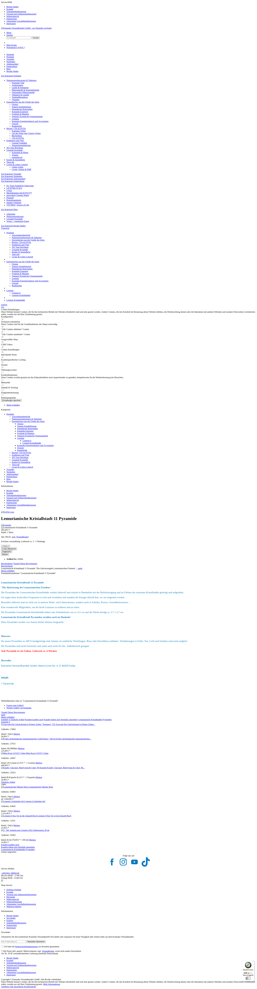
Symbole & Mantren (20, 114)
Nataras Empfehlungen (21, 107)
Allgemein (10, 214)
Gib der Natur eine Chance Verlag (26, 133)
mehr (80, 568)
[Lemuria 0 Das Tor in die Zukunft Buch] (19, 816)
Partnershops (11, 477)
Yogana (15, 155)
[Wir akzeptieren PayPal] (7, 512)
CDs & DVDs (18, 138)
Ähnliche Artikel (17, 719)
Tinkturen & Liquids (20, 95)
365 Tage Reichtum (14, 148)
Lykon (9, 190)
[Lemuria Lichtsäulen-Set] (12, 801)
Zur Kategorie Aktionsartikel (13, 179)
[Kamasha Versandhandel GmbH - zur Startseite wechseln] (26, 28)
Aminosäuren (17, 85)
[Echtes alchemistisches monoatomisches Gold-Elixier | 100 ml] (28, 739)
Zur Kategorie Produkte (11, 76)
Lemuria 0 (16, 293)
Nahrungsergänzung (15, 216)
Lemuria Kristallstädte (21, 295)
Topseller (10, 469)
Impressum (11, 23)
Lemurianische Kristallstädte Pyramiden (95, 719)
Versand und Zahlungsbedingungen (21, 14)
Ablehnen (5, 987)
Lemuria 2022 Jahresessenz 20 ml (35, 830)
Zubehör (5, 719)
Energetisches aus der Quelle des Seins (22, 102)
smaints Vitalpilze (13, 202)
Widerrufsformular (14, 902)
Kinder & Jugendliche (15, 160)
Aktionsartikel (12, 474)
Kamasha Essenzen (20, 112)
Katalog (9, 920)
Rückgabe (10, 897)
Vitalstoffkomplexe (20, 97)
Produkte (10, 414)
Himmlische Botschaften (22, 109)
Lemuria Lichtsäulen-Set (34, 801)
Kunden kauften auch (34, 719)
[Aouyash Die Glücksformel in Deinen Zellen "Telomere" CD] (28, 724)
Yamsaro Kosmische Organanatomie (27, 116)
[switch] (248, 978)
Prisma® (10, 198)
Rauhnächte (17, 126)
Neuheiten (10, 472)
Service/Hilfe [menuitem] (18, 13)
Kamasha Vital (18, 83)
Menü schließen (13, 405)
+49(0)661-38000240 (10, 873)
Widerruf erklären (13, 906)
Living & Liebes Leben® (17, 164)
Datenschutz (11, 19)
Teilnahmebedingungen (16, 11)
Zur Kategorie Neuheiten (11, 176)
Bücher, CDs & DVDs (16, 128)
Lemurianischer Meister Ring (40, 787)
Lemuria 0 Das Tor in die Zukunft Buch (54, 816)
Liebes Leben (17, 167)
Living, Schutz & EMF (21, 169)
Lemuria (15, 119)
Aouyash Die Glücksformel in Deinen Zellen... (75, 724)
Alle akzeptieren (17, 987)
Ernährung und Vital (15, 140)
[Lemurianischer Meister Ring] (14, 787)
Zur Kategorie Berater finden (13, 226)
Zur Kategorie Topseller (11, 174)
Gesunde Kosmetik (14, 150)
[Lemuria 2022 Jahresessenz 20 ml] (11, 830)
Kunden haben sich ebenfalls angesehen (61, 719)
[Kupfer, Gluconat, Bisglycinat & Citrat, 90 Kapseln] (24, 768)
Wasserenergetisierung (21, 145)
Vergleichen (6, 552)
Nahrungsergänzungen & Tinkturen (21, 80)
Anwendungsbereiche (21, 235)
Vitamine (15, 100)
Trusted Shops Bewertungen (25, 563)
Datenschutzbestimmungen (26, 946)
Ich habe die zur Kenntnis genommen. (32, 946)
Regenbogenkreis (13, 200)
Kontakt (9, 9)
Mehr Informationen (51, 984)
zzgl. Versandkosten (20, 537)
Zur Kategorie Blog (9, 209)
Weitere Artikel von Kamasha (18, 708)
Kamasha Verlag (19, 131)
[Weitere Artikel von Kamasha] (6, 525)
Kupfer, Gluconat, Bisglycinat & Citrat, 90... (66, 768)
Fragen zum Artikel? (15, 705)
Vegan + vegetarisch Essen (17, 221)
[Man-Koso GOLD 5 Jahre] (13, 753)
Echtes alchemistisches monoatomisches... (73, 739)
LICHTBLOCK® (14, 188)
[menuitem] (131, 7)
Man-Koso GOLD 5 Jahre (37, 753)
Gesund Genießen (19, 143)
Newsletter (11, 918)
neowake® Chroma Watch (17, 195)
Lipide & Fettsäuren (20, 87)
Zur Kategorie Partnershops (12, 181)
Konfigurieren (30, 987)
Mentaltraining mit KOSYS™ (19, 193)
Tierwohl (10, 162)
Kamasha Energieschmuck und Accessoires (30, 121)
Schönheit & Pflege (20, 152)
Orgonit (15, 124)
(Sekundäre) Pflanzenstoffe (23, 92)
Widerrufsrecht (12, 16)
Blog (8, 479)
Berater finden (12, 7)
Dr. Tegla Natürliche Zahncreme (20, 186)
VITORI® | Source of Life (17, 205)
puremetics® (17, 157)
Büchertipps (17, 136)
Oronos (15, 104)
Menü (8, 33)
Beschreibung (7, 563)
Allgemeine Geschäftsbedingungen (21, 21)
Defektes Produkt (13, 890)
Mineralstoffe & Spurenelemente (25, 90)
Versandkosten (48, 951)
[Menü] (252, 962)
